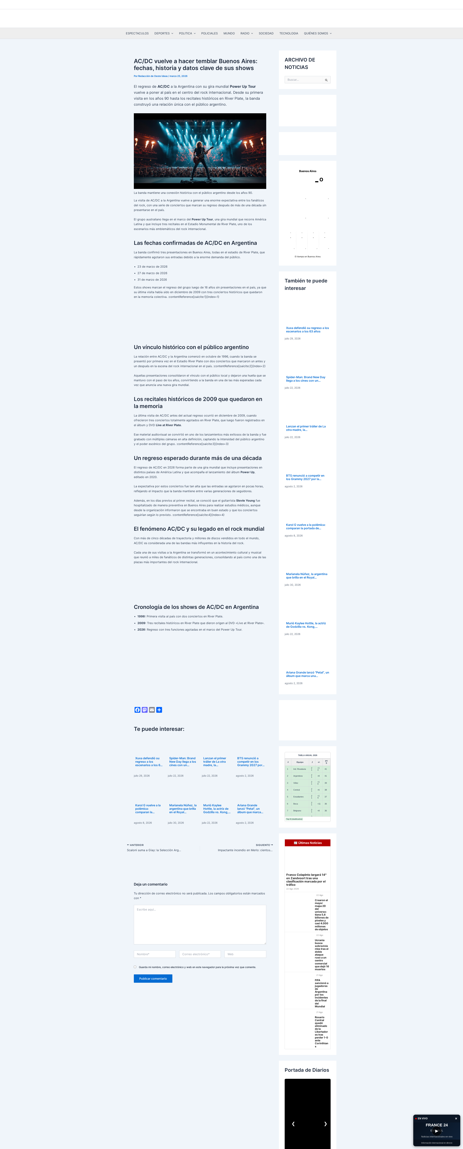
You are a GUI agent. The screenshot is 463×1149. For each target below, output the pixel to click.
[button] (171, 33)
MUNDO (229, 33)
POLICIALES (209, 33)
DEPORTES (162, 33)
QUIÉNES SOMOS (316, 33)
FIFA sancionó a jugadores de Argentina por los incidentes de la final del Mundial (321, 993)
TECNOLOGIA (288, 33)
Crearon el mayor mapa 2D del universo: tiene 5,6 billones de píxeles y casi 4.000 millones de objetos (321, 915)
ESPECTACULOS (137, 33)
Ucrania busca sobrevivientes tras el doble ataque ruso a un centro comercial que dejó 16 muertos (322, 955)
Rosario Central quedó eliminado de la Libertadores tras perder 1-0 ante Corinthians (321, 1032)
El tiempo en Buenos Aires (308, 256)
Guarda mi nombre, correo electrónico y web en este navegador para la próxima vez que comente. (197, 967)
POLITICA (185, 33)
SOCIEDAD (266, 33)
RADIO (245, 33)
